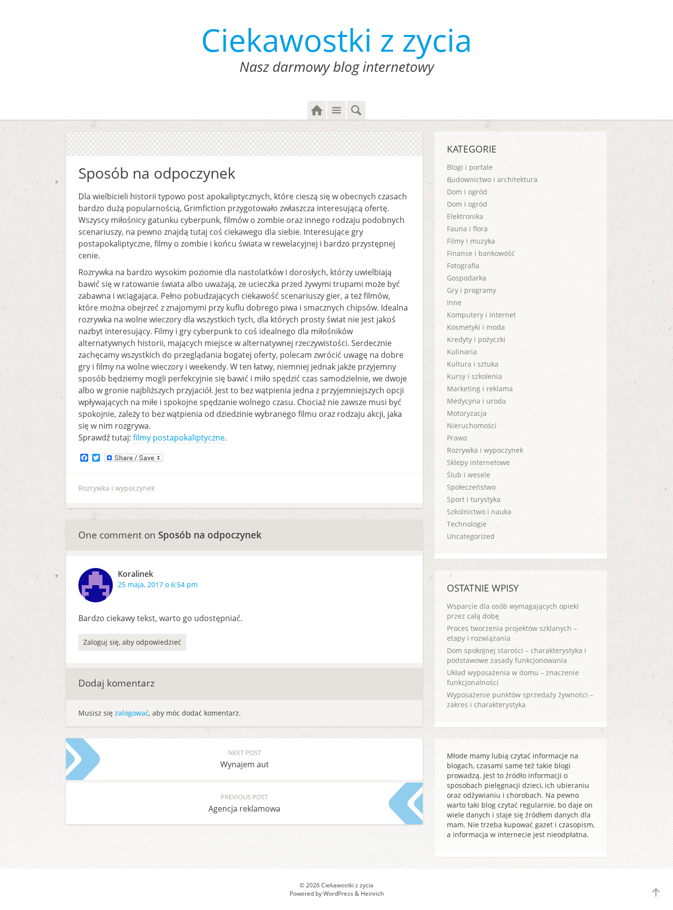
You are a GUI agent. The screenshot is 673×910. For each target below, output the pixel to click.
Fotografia (463, 265)
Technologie (467, 524)
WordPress (338, 893)
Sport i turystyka (474, 499)
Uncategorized (471, 536)
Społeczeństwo (471, 487)
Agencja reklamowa (244, 803)
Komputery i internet (481, 314)
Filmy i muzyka (471, 241)
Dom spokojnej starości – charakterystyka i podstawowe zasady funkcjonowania (516, 655)
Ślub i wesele (468, 474)
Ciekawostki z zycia (336, 40)
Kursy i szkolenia (474, 376)
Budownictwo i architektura (492, 179)
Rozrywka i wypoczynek (116, 488)
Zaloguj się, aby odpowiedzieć (132, 642)
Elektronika (465, 216)
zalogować (132, 713)
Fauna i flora (467, 228)
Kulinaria (462, 351)
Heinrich (372, 893)
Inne (454, 302)
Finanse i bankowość (481, 253)
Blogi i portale (470, 167)
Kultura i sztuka (473, 364)
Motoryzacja (467, 413)
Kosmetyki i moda (476, 327)
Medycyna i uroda (476, 401)
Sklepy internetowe (478, 462)
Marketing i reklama (480, 388)
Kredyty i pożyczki (476, 339)
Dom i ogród (467, 191)
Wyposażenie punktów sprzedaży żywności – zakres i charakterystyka (520, 699)
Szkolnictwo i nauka (479, 511)
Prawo (457, 437)
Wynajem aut (244, 759)
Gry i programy (471, 290)
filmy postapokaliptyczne (179, 437)
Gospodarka (466, 277)
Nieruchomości (472, 425)
